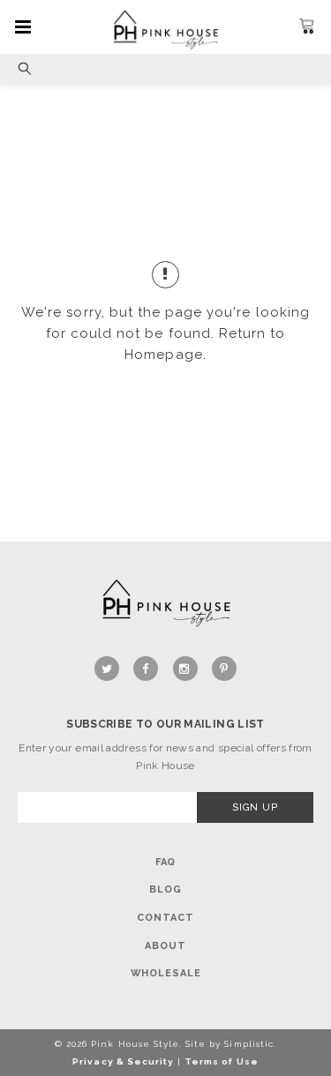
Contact (165, 917)
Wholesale (166, 973)
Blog (165, 889)
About (165, 946)
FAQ (166, 862)
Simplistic (248, 1044)
